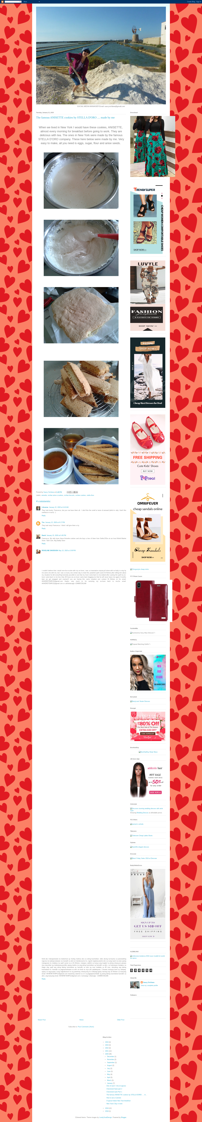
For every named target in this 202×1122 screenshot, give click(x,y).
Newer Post (42, 1020)
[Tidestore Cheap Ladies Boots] (141, 835)
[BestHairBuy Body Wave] (148, 752)
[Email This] (68, 492)
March (109, 1080)
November (110, 1059)
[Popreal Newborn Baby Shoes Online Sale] (147, 484)
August (109, 1065)
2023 (107, 1045)
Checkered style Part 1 (114, 1092)
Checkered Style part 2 (114, 1089)
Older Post (120, 1020)
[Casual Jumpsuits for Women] (147, 330)
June (109, 1071)
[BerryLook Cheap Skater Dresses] (140, 701)
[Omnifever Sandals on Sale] (147, 561)
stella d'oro (90, 495)
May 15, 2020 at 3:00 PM (67, 550)
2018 (107, 1111)
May (108, 1074)
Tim (43, 522)
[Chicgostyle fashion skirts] (139, 569)
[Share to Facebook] (74, 492)
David (44, 535)
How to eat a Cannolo (113, 1098)
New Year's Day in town (114, 1104)
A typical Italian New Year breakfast (118, 1101)
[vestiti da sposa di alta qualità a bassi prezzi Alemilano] (148, 958)
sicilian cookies (80, 495)
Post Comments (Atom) (86, 1027)
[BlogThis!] (70, 492)
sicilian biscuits (69, 495)
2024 (107, 1042)
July (108, 1068)
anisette (44, 495)
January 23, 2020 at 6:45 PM (56, 535)
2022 (107, 1048)
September (111, 1062)
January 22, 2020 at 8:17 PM (55, 522)
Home (81, 1020)
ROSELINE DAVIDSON (50, 550)
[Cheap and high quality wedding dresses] (148, 810)
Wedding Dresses (142, 813)
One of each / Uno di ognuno (116, 1086)
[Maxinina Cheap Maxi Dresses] (147, 407)
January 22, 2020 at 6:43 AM (59, 507)
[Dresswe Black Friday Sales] (143, 858)
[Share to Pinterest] (77, 492)
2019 (107, 1108)
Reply (44, 515)
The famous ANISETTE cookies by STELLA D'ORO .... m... (126, 1095)
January (110, 1083)
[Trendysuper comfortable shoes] (147, 253)
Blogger (123, 1117)
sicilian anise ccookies (55, 495)
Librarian (45, 507)
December (110, 1056)
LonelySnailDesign (105, 1117)
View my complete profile (149, 985)
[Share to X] (72, 492)
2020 (107, 1054)
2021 (107, 1051)
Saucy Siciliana (148, 982)
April (109, 1077)
